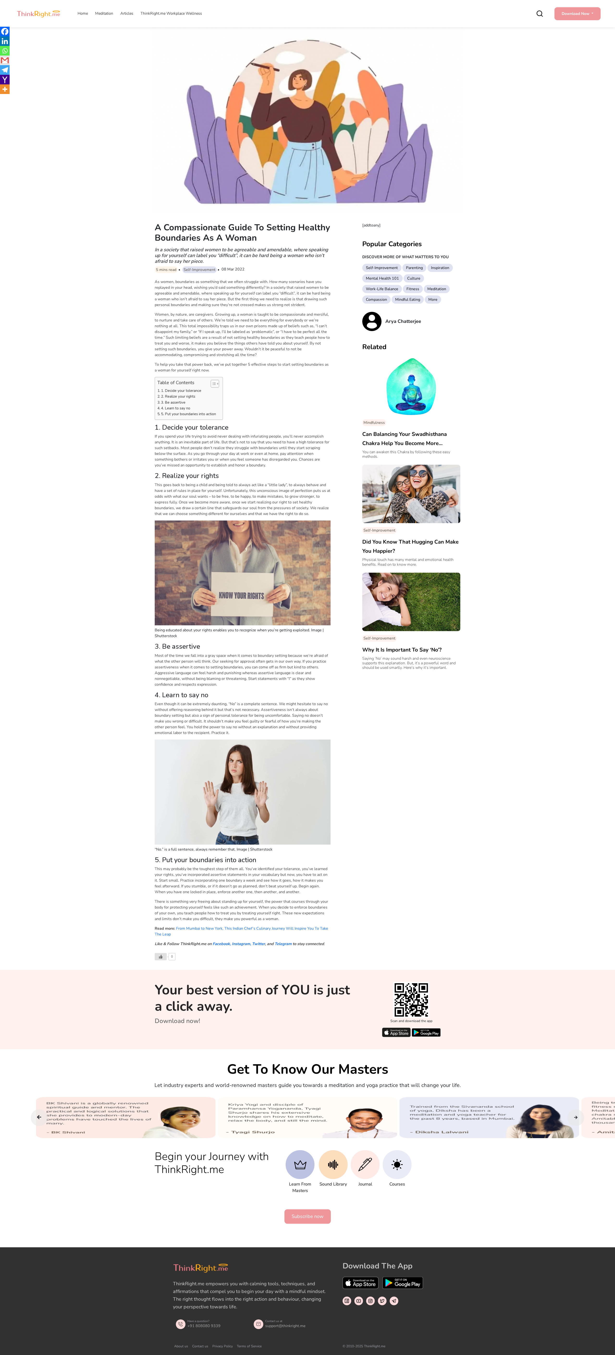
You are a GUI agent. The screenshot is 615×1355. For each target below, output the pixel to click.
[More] (5, 89)
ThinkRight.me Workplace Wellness (171, 13)
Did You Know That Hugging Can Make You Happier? (410, 546)
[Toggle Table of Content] (212, 384)
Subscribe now (308, 1216)
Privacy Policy (222, 1346)
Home (83, 13)
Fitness (412, 289)
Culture (413, 278)
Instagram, (241, 944)
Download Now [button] (576, 13)
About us (181, 1346)
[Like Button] (161, 956)
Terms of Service (249, 1346)
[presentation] (39, 1117)
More (432, 299)
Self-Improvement (199, 269)
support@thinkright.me (285, 1326)
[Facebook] (5, 31)
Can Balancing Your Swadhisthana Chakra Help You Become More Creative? (404, 439)
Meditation (104, 13)
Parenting (414, 267)
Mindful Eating (407, 299)
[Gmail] (5, 60)
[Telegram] (5, 70)
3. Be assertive (174, 402)
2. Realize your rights (179, 396)
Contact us (200, 1346)
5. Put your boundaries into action (189, 414)
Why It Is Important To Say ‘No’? (402, 649)
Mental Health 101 (382, 278)
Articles (126, 13)
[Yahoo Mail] (5, 79)
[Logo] (38, 13)
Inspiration (440, 267)
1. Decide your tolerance (182, 390)
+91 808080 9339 (204, 1326)
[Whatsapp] (5, 51)
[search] (539, 13)
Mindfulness (374, 422)
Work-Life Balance (382, 289)
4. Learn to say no (176, 408)
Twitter (258, 944)
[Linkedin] (5, 41)
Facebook (221, 944)
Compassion (376, 299)
